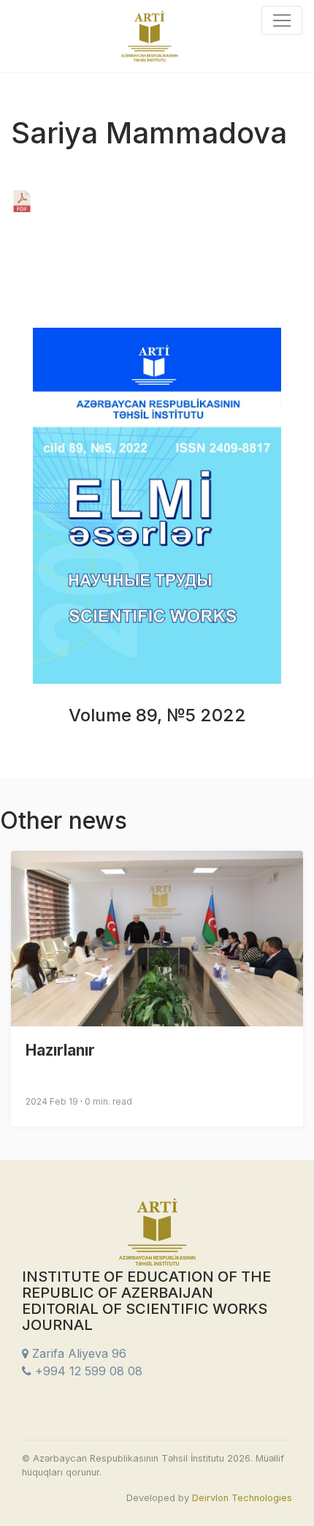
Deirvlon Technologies (242, 1497)
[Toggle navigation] (281, 20)
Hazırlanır (60, 1050)
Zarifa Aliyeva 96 (77, 1353)
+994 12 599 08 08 (86, 1371)
